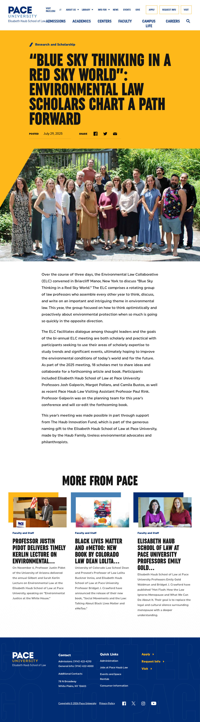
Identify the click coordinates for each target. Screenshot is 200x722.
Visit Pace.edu (50, 10)
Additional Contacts (70, 673)
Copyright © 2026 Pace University (77, 703)
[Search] (188, 21)
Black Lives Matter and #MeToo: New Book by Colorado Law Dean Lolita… (98, 551)
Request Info (169, 9)
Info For (102, 9)
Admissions (56, 21)
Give (138, 9)
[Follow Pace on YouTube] (154, 703)
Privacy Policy (107, 703)
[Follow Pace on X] (133, 703)
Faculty (125, 21)
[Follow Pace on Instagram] (143, 703)
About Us (71, 9)
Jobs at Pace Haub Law (114, 667)
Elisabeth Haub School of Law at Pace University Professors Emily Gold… (159, 554)
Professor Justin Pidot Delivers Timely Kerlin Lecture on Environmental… (39, 551)
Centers (105, 21)
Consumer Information (114, 685)
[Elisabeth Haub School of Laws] (29, 660)
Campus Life (148, 22)
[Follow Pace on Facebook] (124, 703)
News (115, 9)
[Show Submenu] (77, 9)
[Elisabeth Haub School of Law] (27, 14)
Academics (81, 21)
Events (127, 9)
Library (86, 9)
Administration (109, 660)
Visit (186, 9)
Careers (173, 21)
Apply (151, 9)
